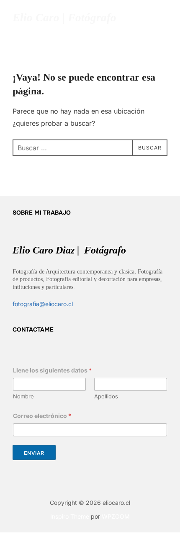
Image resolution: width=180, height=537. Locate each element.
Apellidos (106, 396)
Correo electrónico (42, 415)
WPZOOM (116, 516)
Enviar (34, 453)
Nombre (23, 396)
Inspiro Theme (69, 516)
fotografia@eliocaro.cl (43, 303)
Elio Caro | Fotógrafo (64, 17)
